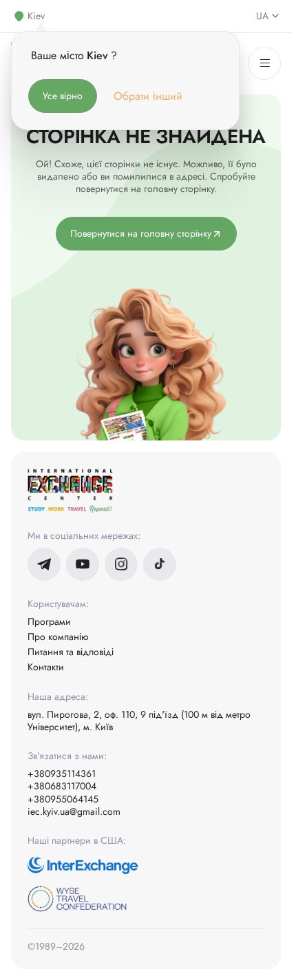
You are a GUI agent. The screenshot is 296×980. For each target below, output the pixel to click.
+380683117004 (62, 786)
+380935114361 (62, 773)
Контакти (46, 667)
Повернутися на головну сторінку (140, 233)
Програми (49, 621)
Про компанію (58, 636)
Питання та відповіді (71, 652)
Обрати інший (148, 96)
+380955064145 (63, 799)
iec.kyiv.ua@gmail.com (74, 811)
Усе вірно (63, 96)
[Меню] (264, 63)
